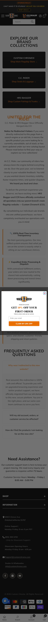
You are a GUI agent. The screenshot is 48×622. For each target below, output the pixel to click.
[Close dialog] (44, 293)
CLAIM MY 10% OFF (24, 324)
